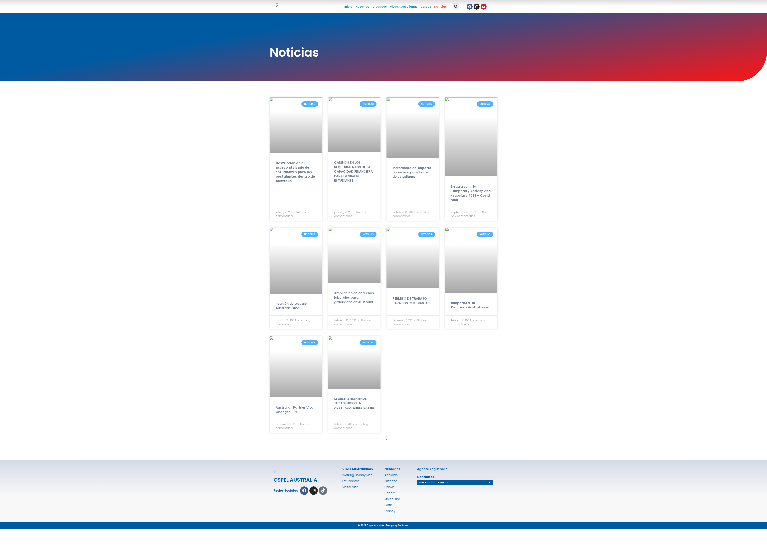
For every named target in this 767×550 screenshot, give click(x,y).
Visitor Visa (350, 487)
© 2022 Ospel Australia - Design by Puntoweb (383, 525)
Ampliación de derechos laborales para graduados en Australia (354, 297)
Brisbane (390, 481)
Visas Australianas (403, 7)
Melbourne (392, 499)
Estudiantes (351, 481)
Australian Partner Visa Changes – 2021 (294, 409)
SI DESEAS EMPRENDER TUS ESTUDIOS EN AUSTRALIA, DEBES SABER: (354, 403)
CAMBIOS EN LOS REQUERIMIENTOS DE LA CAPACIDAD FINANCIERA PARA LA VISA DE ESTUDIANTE (353, 171)
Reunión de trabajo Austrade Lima (291, 305)
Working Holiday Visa (357, 475)
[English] (495, 6)
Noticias (440, 7)
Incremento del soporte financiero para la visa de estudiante (411, 172)
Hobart (389, 493)
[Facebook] (470, 7)
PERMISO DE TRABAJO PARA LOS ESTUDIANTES (411, 300)
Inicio (348, 7)
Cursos (426, 7)
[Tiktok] (323, 490)
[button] (456, 6)
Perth (388, 505)
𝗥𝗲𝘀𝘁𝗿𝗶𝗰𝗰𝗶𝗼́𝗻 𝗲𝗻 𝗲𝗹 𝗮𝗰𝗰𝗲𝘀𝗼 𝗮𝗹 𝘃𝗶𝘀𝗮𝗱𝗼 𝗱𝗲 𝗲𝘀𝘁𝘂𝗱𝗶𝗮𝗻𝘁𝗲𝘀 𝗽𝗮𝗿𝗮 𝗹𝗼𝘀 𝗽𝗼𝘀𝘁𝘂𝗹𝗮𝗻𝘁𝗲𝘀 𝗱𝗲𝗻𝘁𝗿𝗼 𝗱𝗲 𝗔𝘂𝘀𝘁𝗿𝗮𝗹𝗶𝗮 (295, 172)
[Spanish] (500, 6)
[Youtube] (484, 7)
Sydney (389, 511)
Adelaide (391, 475)
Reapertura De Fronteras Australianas (470, 305)
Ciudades (380, 7)
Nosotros (362, 7)
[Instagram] (477, 7)
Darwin (389, 487)
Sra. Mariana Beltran (433, 482)
